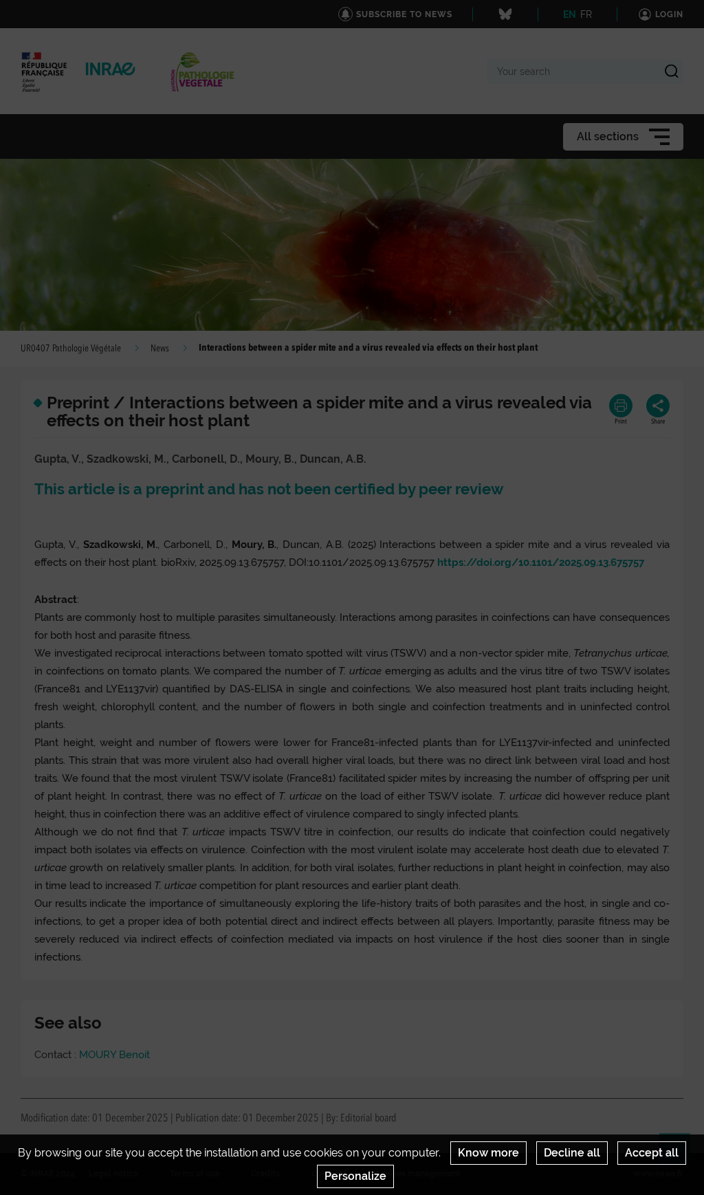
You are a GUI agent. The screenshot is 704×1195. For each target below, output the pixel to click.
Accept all (652, 1152)
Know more (488, 1152)
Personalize (355, 1176)
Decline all (572, 1152)
